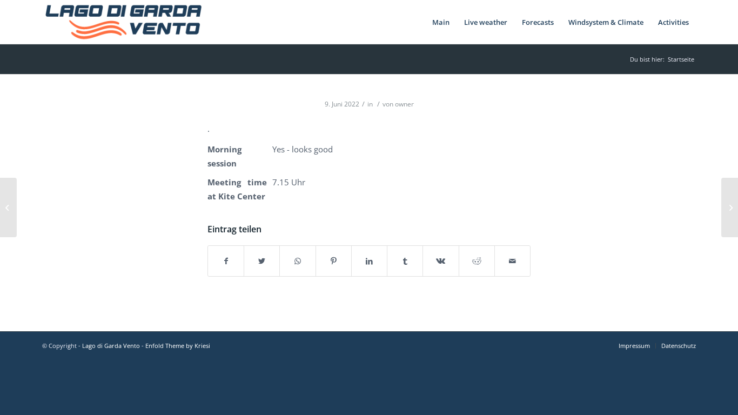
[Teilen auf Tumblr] (404, 261)
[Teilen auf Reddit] (476, 261)
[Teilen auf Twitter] (261, 261)
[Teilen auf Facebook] (226, 261)
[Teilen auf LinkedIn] (369, 261)
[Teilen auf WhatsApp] (297, 261)
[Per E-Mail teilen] (512, 261)
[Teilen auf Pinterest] (333, 261)
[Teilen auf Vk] (440, 261)
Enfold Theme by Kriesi (177, 346)
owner (404, 104)
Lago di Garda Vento (111, 346)
